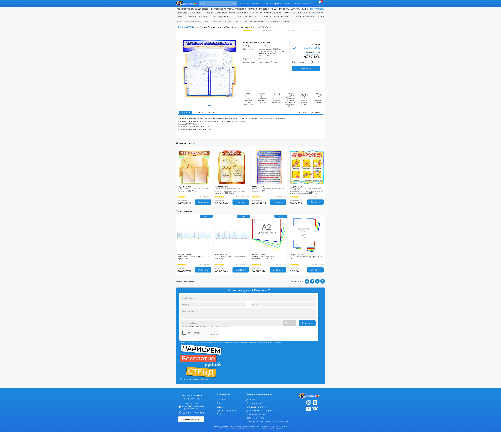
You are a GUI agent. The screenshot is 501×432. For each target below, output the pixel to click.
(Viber (186, 409)
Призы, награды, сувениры (276, 17)
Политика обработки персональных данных (267, 421)
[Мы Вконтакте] (315, 409)
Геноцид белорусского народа (220, 13)
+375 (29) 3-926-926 (192, 413)
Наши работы (275, 4)
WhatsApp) (193, 409)
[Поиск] (234, 3)
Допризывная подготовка (190, 13)
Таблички (277, 13)
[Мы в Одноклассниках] (315, 402)
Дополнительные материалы (260, 410)
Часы (179, 17)
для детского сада (268, 9)
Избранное (307, 4)
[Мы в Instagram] (308, 402)
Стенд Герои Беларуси (246, 9)
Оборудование (221, 17)
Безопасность (317, 9)
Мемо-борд (318, 13)
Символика (242, 13)
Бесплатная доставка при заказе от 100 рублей (290, 103)
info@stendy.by (225, 326)
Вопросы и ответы (255, 418)
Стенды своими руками (257, 407)
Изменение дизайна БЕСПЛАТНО (248, 102)
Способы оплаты (254, 403)
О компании (223, 394)
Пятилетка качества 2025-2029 (310, 17)
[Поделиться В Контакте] (307, 281)
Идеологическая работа (222, 9)
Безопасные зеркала (246, 17)
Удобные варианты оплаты (303, 102)
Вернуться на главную (185, 281)
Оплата (265, 4)
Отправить (307, 323)
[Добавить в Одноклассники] (322, 281)
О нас (219, 403)
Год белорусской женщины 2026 (192, 9)
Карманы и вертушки (260, 13)
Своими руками (312, 53)
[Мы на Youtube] (308, 409)
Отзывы (287, 4)
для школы (284, 9)
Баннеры (307, 13)
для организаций (299, 9)
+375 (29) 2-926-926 (192, 406)
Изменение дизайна (256, 414)
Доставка (255, 4)
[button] (209, 105)
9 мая (286, 13)
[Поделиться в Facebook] (312, 281)
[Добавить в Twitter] (317, 281)
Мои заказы (244, 4)
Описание (185, 112)
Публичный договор (226, 410)
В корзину (203, 202)
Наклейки (296, 13)
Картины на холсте (198, 17)
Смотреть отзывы (269, 31)
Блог (219, 414)
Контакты (296, 4)
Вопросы (212, 112)
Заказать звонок (294, 31)
